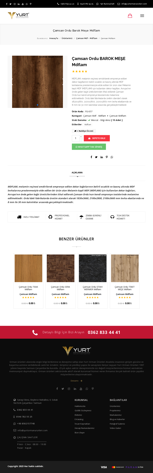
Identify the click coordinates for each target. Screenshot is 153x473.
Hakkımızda (80, 406)
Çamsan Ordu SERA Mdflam (60, 288)
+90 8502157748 (107, 4)
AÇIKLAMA (77, 172)
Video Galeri (115, 428)
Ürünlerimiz (115, 406)
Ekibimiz (78, 415)
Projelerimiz (115, 410)
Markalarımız (116, 415)
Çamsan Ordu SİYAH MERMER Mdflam (92, 288)
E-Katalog (79, 419)
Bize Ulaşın (80, 432)
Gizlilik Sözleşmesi (83, 410)
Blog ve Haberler (117, 419)
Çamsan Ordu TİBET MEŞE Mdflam (125, 288)
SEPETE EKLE (98, 138)
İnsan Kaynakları (82, 423)
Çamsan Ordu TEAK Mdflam (28, 288)
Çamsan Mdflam (118, 115)
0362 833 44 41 (67, 4)
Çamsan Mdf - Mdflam (94, 115)
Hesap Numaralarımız (84, 428)
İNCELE (30, 276)
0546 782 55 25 (86, 4)
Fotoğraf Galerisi (117, 423)
